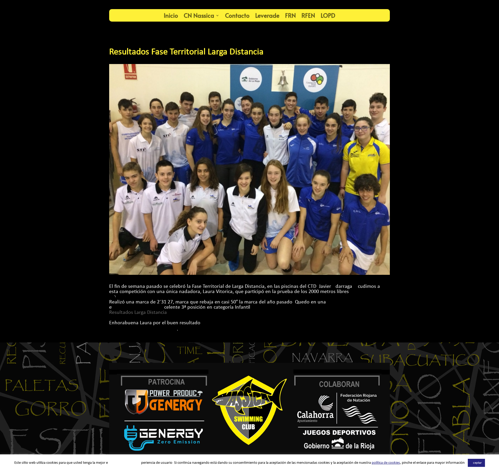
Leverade (267, 15)
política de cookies (386, 463)
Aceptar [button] (476, 463)
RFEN (308, 15)
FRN (290, 15)
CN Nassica (199, 15)
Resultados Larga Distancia (138, 312)
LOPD (328, 15)
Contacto (237, 15)
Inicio (171, 15)
